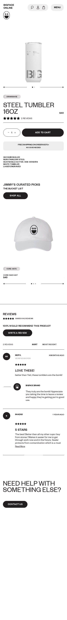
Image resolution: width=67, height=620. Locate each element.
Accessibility (44, 588)
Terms (7, 588)
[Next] (52, 87)
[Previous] (15, 87)
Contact (9, 574)
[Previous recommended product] (14, 284)
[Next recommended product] (52, 284)
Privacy (40, 581)
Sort (35, 344)
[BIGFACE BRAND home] (8, 12)
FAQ (5, 581)
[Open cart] (43, 7)
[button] (17, 118)
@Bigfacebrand (46, 574)
